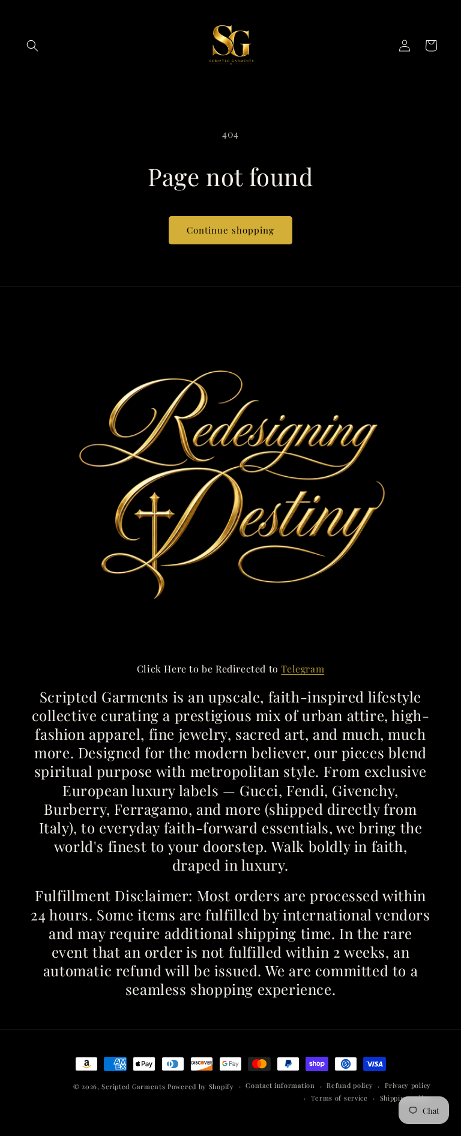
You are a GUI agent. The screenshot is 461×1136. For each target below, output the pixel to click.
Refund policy (350, 1085)
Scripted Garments (133, 1086)
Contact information (280, 1085)
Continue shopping (230, 230)
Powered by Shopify (200, 1086)
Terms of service (339, 1097)
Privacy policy (408, 1085)
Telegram (302, 668)
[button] (32, 45)
